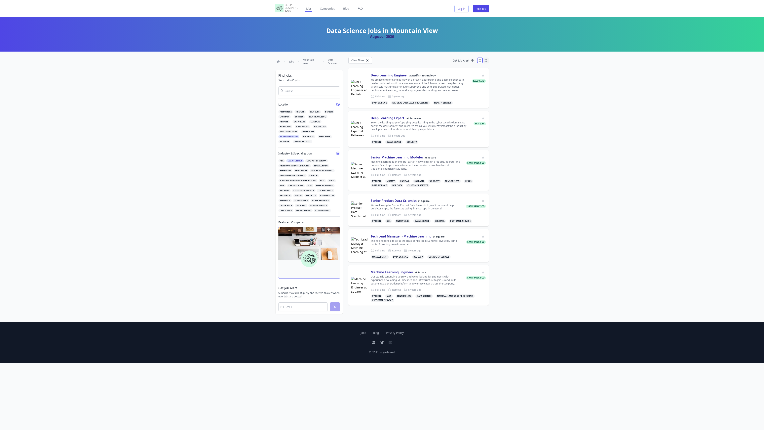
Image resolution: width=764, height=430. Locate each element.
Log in (461, 9)
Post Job (481, 9)
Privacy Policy (395, 333)
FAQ (360, 8)
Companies (327, 8)
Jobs (309, 8)
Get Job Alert (461, 60)
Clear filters (357, 60)
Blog (346, 8)
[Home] (278, 62)
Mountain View (308, 61)
